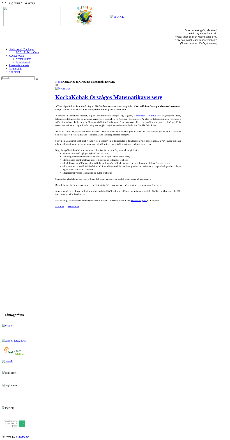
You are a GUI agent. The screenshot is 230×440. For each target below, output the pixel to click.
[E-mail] (56, 85)
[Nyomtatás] (62, 88)
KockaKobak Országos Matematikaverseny (108, 97)
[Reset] (36, 79)
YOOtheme (22, 436)
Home (58, 81)
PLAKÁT (59, 206)
